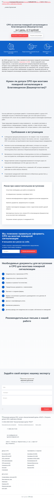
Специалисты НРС (6, 465)
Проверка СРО (5, 484)
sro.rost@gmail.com (12, 435)
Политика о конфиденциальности (25, 424)
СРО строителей (6, 458)
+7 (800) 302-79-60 (32, 1)
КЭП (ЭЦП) (4, 488)
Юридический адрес (6, 486)
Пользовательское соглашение (9, 424)
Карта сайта (38, 424)
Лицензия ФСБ (30, 467)
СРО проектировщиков (7, 460)
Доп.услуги (5, 474)
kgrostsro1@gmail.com (13, 437)
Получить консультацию (36, 35)
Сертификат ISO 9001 (32, 453)
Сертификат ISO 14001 (32, 456)
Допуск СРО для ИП (6, 456)
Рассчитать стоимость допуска (19, 35)
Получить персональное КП (28, 251)
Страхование (5, 469)
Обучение (4, 467)
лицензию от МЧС (24, 62)
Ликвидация (4, 481)
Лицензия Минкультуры (32, 463)
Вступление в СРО (6, 453)
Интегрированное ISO (32, 460)
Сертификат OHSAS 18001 (33, 458)
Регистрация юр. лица (7, 479)
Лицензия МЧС (30, 465)
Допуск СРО (5, 450)
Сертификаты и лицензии (34, 450)
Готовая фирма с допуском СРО (9, 477)
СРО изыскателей (6, 463)
